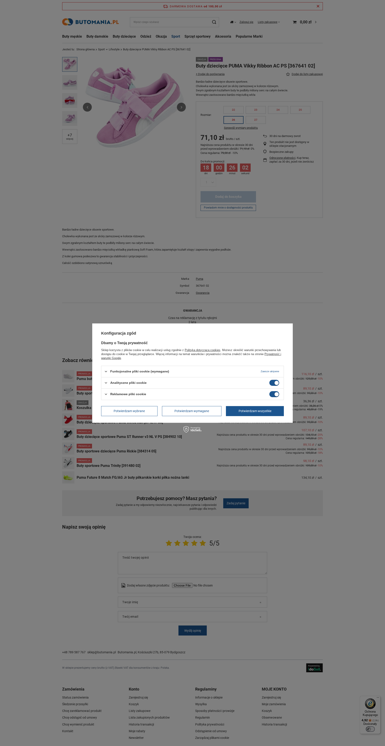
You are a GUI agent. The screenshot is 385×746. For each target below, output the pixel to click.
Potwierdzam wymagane (191, 411)
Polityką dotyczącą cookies (202, 350)
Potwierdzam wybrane (129, 411)
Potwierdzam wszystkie (255, 411)
